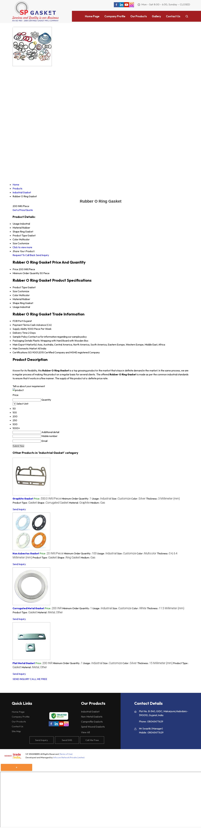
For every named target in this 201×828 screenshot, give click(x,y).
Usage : (101, 498)
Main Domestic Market (25, 348)
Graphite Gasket (23, 498)
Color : (138, 498)
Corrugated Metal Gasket (28, 608)
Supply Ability (20, 328)
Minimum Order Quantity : (76, 498)
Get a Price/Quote (23, 210)
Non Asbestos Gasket (26, 553)
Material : (79, 502)
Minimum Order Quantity (26, 273)
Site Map (16, 731)
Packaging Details (22, 340)
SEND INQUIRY (21, 679)
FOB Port (18, 321)
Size (15, 291)
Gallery (156, 16)
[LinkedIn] (121, 6)
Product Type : (25, 502)
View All (85, 732)
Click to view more (22, 247)
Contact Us (173, 16)
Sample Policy (20, 336)
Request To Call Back (24, 255)
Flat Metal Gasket (24, 663)
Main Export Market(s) (25, 344)
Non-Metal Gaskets (91, 716)
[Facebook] (116, 6)
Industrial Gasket (90, 711)
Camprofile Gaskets (92, 721)
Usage (16, 307)
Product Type (20, 287)
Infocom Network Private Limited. (69, 757)
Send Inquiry (42, 255)
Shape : (52, 502)
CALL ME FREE (38, 679)
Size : (121, 498)
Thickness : (163, 498)
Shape (16, 303)
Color (16, 295)
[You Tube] (126, 6)
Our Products (138, 16)
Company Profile (114, 16)
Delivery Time (20, 332)
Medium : (97, 502)
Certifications (20, 352)
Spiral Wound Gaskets (93, 726)
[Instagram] (131, 6)
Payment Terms (21, 324)
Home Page (92, 16)
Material (17, 299)
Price (15, 269)
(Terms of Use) (66, 754)
